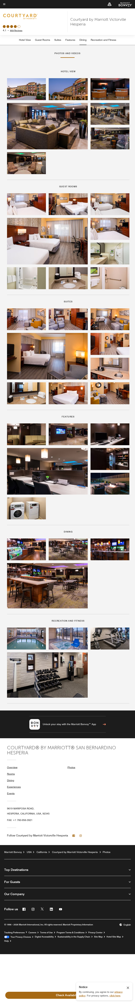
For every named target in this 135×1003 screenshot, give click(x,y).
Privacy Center (95, 932)
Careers (32, 932)
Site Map (98, 937)
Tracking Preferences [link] (14, 932)
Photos (71, 767)
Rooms (11, 773)
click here (115, 995)
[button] (109, 4)
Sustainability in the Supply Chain (73, 937)
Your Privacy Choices (20, 937)
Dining (82, 39)
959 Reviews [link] (16, 30)
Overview (12, 767)
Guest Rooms (42, 39)
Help (6, 941)
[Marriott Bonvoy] (123, 4)
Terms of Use (46, 932)
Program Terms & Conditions (70, 932)
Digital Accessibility (44, 937)
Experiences (14, 786)
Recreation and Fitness (103, 39)
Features (70, 39)
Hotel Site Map (114, 937)
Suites (57, 39)
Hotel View (25, 39)
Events (11, 793)
